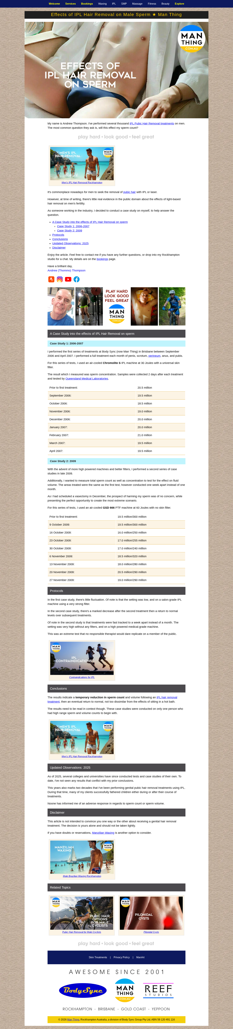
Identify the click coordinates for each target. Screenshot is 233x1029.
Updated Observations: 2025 (70, 243)
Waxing (102, 3)
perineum (154, 355)
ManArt (140, 957)
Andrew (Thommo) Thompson (66, 270)
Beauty (165, 3)
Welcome (54, 3)
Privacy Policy (122, 957)
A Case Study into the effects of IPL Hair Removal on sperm (90, 222)
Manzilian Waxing (103, 832)
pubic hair (129, 192)
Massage (137, 3)
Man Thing (73, 1019)
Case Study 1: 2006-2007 (73, 226)
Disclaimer (59, 247)
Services (70, 3)
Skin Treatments (98, 957)
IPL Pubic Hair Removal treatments (152, 123)
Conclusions (60, 239)
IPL (114, 3)
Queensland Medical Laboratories (86, 378)
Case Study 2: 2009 (69, 230)
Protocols (58, 234)
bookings (102, 259)
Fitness (152, 3)
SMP (124, 3)
